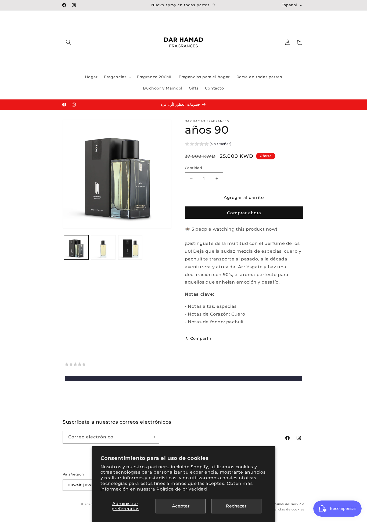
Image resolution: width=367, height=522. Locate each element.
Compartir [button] (200, 338)
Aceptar (181, 506)
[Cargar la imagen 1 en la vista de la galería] (76, 247)
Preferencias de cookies (284, 509)
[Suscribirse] (153, 437)
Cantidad (193, 168)
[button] (68, 42)
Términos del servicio (286, 504)
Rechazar (236, 506)
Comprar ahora (244, 212)
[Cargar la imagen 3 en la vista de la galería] (130, 247)
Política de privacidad (181, 489)
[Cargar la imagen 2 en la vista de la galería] (103, 247)
